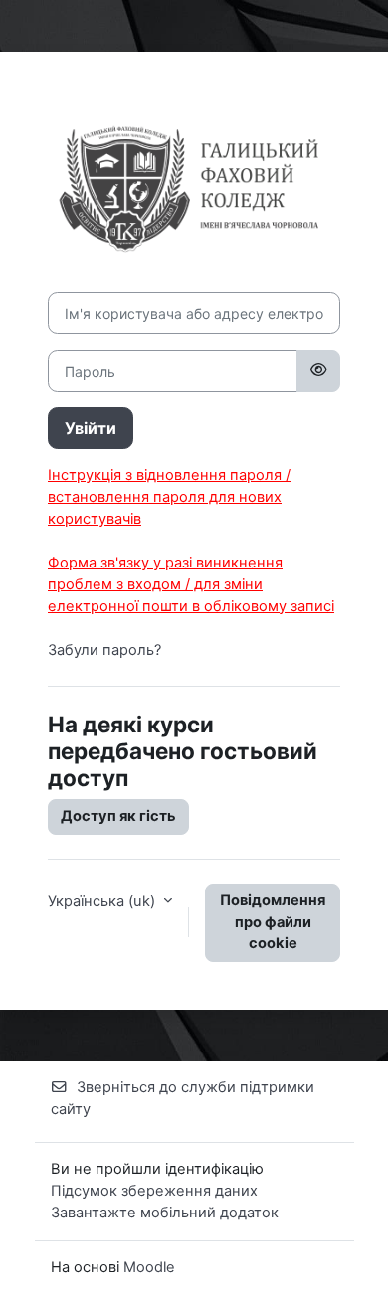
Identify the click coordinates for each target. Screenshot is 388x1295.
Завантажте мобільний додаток (165, 1212)
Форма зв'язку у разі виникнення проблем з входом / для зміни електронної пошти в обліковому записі (191, 584)
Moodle (149, 1267)
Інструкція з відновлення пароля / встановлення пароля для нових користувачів (169, 497)
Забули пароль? (104, 650)
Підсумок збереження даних (154, 1191)
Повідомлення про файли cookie (272, 922)
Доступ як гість (118, 816)
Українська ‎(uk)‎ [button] (103, 901)
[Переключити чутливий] (318, 371)
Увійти (90, 428)
